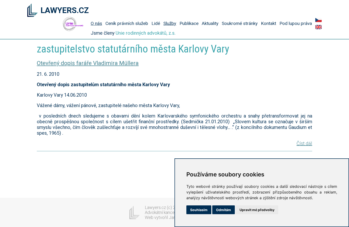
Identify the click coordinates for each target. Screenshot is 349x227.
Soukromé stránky (240, 23)
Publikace (188, 23)
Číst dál (304, 143)
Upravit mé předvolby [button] (257, 210)
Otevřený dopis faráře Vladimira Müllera (88, 63)
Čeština (318, 20)
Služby (169, 23)
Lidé (155, 23)
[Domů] (32, 11)
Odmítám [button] (223, 210)
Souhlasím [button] (199, 210)
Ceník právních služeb (126, 23)
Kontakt (268, 23)
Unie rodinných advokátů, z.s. (145, 33)
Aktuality (210, 23)
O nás (96, 23)
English (318, 27)
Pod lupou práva (295, 23)
